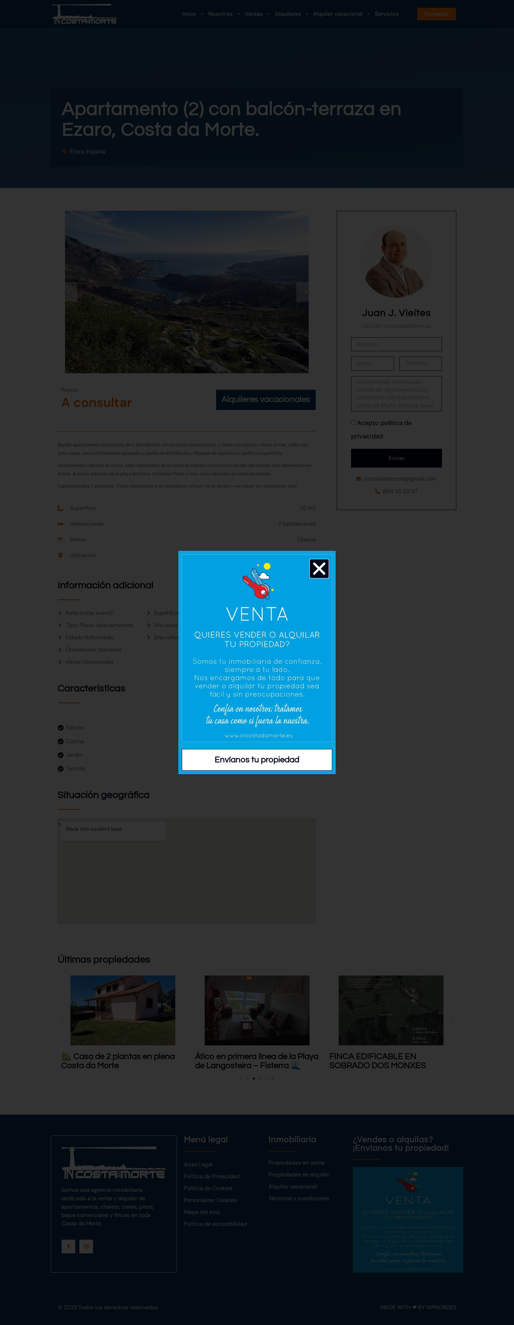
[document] (257, 662)
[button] (319, 568)
